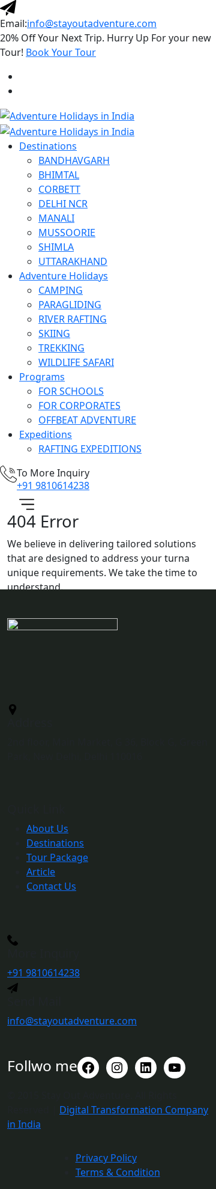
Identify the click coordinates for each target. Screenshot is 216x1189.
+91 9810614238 (53, 485)
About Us (47, 828)
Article (40, 871)
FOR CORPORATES (79, 405)
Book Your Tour (61, 52)
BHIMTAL (58, 174)
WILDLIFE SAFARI (76, 362)
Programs (42, 376)
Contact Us (51, 886)
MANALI (56, 218)
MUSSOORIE (66, 232)
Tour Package (57, 857)
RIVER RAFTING (72, 319)
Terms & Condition (118, 1172)
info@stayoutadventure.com (92, 23)
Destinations (48, 146)
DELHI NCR (63, 203)
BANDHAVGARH (74, 160)
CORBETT (59, 189)
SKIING (54, 333)
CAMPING (60, 290)
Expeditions (45, 434)
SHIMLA (56, 247)
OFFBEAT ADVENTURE (87, 420)
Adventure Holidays (63, 275)
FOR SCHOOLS (71, 391)
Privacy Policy (106, 1157)
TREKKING (61, 347)
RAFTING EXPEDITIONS (90, 448)
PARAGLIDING (69, 304)
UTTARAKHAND (72, 261)
